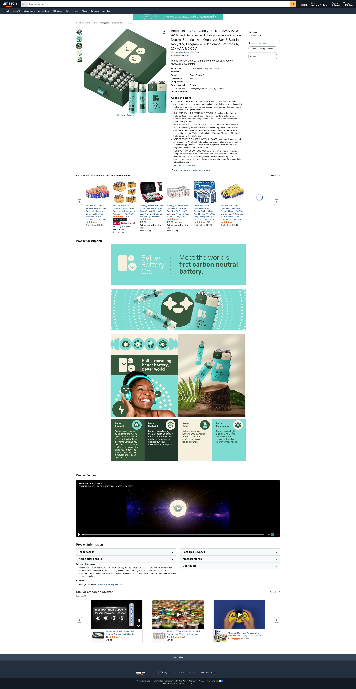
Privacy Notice (157, 681)
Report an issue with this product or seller (192, 170)
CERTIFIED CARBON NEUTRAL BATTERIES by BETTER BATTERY (106, 486)
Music (84, 11)
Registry (75, 11)
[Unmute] (277, 534)
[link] (97, 212)
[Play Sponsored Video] (178, 614)
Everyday (106, 11)
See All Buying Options (263, 48)
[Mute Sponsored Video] (139, 625)
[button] (6, 11)
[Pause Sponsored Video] (139, 620)
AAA (130, 23)
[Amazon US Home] (141, 673)
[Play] (78, 534)
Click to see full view (125, 115)
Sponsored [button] (80, 596)
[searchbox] (159, 4)
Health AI (16, 11)
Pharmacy (94, 11)
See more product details (184, 165)
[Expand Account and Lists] (327, 5)
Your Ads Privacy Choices (208, 681)
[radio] (79, 32)
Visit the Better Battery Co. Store (185, 52)
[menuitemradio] (272, 534)
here (93, 576)
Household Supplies (101, 23)
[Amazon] (10, 4)
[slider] (173, 534)
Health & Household (84, 23)
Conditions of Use (143, 681)
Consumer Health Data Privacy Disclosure (181, 681)
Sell (67, 11)
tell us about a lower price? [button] (106, 585)
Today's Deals (29, 11)
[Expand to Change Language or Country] (307, 5)
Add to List (254, 56)
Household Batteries (118, 23)
